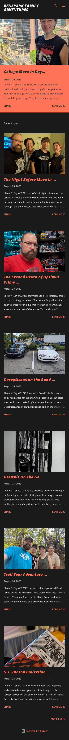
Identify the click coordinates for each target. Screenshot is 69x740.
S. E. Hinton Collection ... (27, 672)
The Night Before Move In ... (30, 179)
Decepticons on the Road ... (29, 379)
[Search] (55, 6)
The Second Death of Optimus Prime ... (32, 279)
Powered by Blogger (36, 730)
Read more (58, 105)
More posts (58, 718)
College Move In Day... (24, 71)
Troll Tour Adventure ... (25, 574)
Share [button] (7, 105)
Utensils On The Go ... (24, 476)
